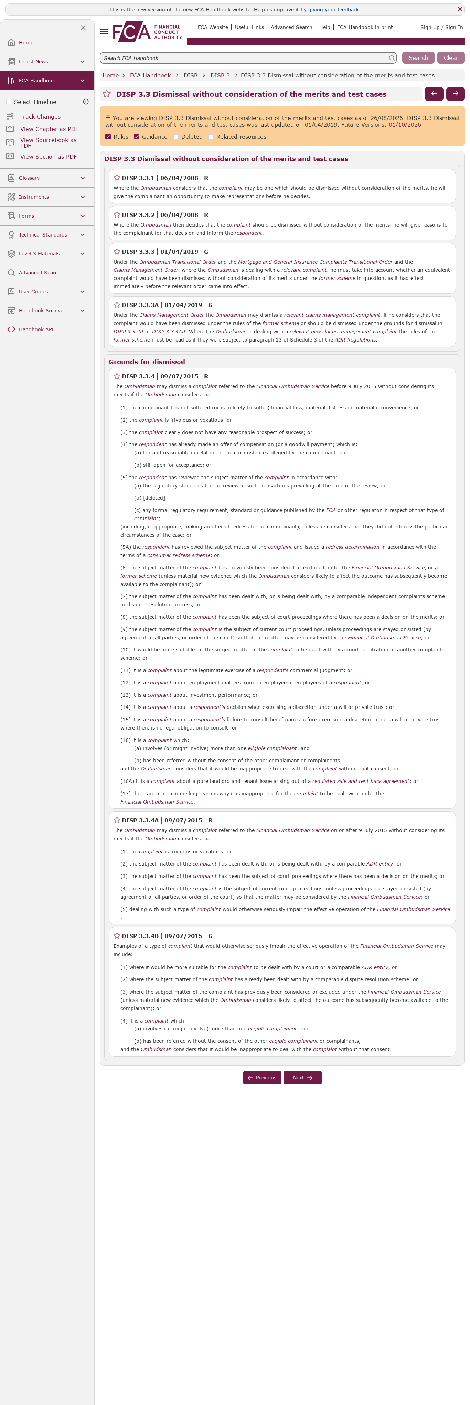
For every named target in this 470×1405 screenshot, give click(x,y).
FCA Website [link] (213, 27)
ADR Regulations (355, 339)
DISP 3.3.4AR (168, 331)
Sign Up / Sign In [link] (441, 27)
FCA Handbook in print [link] (365, 27)
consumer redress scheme (178, 555)
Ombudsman (155, 188)
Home (111, 75)
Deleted (192, 137)
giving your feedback (333, 9)
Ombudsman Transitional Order (177, 262)
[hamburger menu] (104, 32)
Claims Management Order (146, 270)
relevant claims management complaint (332, 315)
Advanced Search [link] (291, 27)
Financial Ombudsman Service (292, 386)
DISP (191, 75)
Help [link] (324, 27)
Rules (121, 137)
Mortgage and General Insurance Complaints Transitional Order (315, 262)
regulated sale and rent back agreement (360, 781)
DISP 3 (220, 75)
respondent (248, 233)
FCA (331, 510)
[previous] (434, 94)
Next (298, 1077)
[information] (86, 102)
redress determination (353, 547)
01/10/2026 (405, 125)
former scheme (337, 278)
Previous (266, 1077)
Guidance (155, 137)
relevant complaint (304, 270)
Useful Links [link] (249, 27)
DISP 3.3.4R (128, 331)
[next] (455, 94)
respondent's (272, 670)
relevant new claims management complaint (343, 331)
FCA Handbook (150, 75)
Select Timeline (35, 101)
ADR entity (379, 863)
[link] (147, 31)
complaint (231, 188)
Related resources (241, 137)
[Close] (460, 9)
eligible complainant (272, 748)
